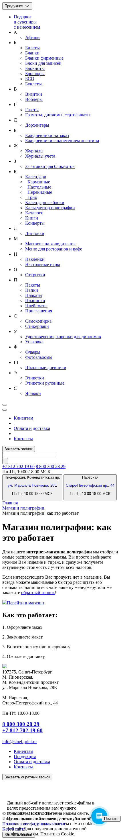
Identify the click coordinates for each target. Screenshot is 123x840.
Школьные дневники (45, 367)
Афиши (32, 37)
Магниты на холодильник (50, 243)
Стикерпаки (37, 326)
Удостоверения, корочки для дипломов (63, 336)
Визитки (33, 94)
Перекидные (38, 192)
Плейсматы (36, 305)
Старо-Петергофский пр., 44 (90, 485)
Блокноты (35, 68)
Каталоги (34, 212)
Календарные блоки (44, 202)
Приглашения (38, 310)
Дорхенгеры (37, 125)
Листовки (34, 233)
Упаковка (34, 341)
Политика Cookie (57, 833)
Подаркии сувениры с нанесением (27, 22)
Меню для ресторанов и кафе (53, 248)
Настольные (38, 187)
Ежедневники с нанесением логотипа (62, 140)
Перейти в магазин (25, 602)
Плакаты (33, 295)
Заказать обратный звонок (27, 777)
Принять (111, 818)
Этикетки (34, 377)
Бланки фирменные (44, 58)
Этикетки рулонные (44, 383)
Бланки (32, 52)
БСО (29, 78)
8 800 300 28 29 (51, 466)
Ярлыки (33, 393)
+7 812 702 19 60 (22, 730)
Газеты (32, 109)
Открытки (35, 274)
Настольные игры (42, 264)
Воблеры (34, 99)
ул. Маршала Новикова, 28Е (32, 485)
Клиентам (23, 418)
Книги (31, 218)
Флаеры (32, 352)
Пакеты (32, 285)
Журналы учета (40, 156)
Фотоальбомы (38, 357)
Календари (35, 176)
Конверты (35, 223)
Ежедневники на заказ (47, 135)
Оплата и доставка (32, 428)
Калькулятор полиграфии (50, 207)
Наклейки (35, 259)
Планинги (35, 300)
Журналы (34, 150)
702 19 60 (18, 466)
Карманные (37, 181)
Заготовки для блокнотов (50, 166)
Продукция (14, 6)
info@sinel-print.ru (19, 741)
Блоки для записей (43, 63)
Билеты (32, 47)
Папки (31, 290)
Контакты (23, 438)
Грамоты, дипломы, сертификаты (57, 114)
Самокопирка (38, 321)
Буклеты (33, 83)
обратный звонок (38, 592)
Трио (31, 197)
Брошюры (35, 73)
